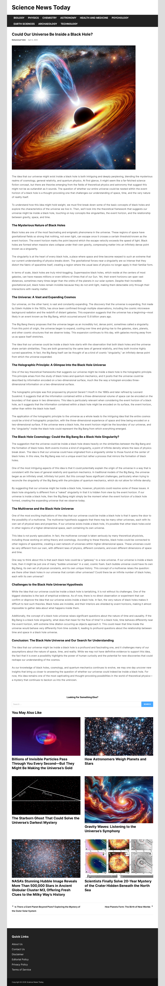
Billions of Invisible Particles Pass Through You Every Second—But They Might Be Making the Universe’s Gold (43, 763)
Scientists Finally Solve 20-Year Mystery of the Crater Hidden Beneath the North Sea (118, 885)
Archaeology (47, 23)
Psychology (120, 17)
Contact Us (18, 949)
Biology (19, 17)
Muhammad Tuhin (19, 40)
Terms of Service (21, 969)
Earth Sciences (24, 23)
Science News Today (41, 7)
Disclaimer (18, 954)
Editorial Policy (20, 959)
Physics (33, 17)
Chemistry (49, 17)
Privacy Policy (20, 964)
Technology (69, 23)
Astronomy (68, 17)
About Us (17, 944)
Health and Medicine (94, 17)
